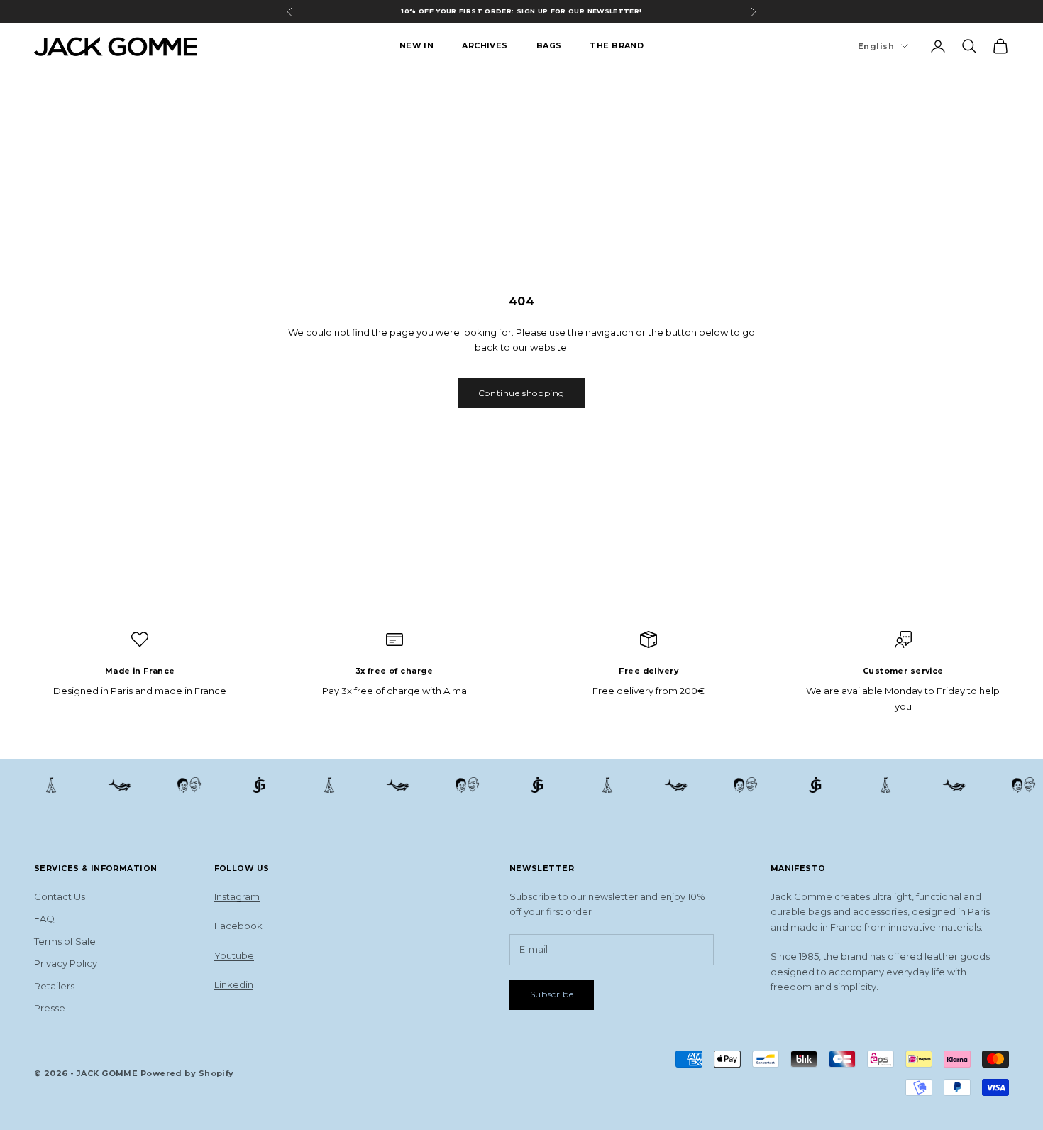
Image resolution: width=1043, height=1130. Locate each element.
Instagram (237, 896)
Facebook (238, 925)
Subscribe (551, 994)
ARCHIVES (484, 45)
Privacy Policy (65, 963)
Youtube (234, 955)
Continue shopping (521, 393)
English (876, 46)
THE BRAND (617, 45)
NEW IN (416, 45)
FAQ (44, 918)
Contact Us (59, 896)
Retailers (54, 986)
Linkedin (233, 984)
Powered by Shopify (187, 1073)
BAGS (549, 45)
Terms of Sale (65, 941)
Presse (49, 1008)
